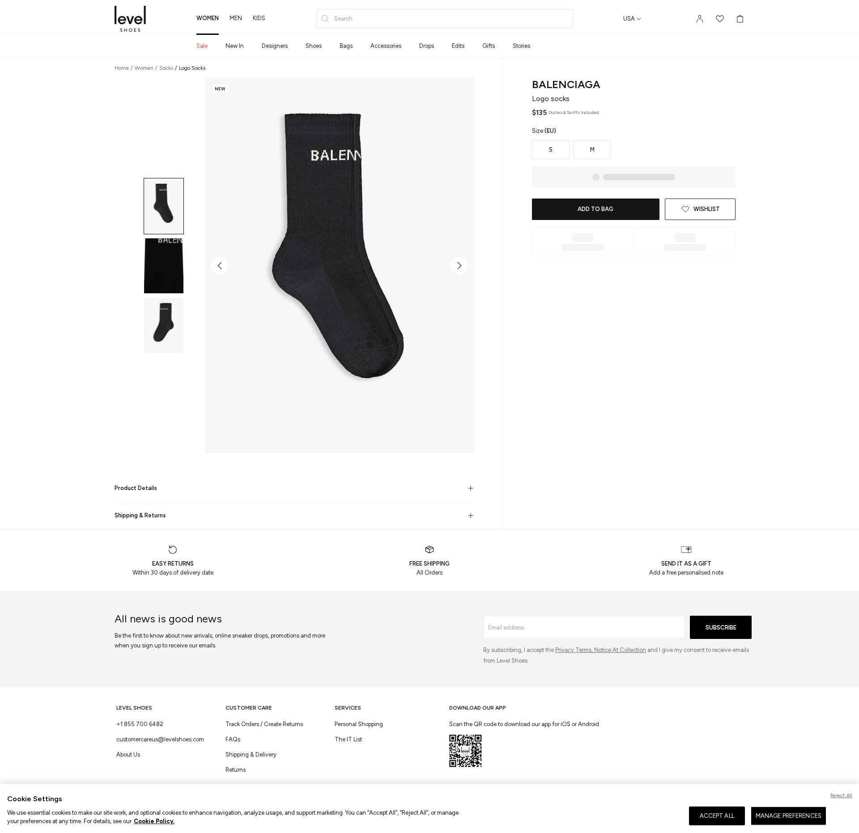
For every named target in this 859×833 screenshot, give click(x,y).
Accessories (385, 45)
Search (343, 18)
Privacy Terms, (574, 650)
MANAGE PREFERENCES (788, 815)
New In (234, 45)
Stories (521, 45)
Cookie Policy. (154, 821)
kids (259, 18)
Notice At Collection (620, 650)
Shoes (314, 45)
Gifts (488, 45)
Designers (275, 45)
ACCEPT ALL (717, 815)
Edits (458, 45)
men (236, 18)
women (207, 18)
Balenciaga (566, 84)
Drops (426, 45)
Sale (202, 45)
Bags (346, 45)
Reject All (841, 796)
